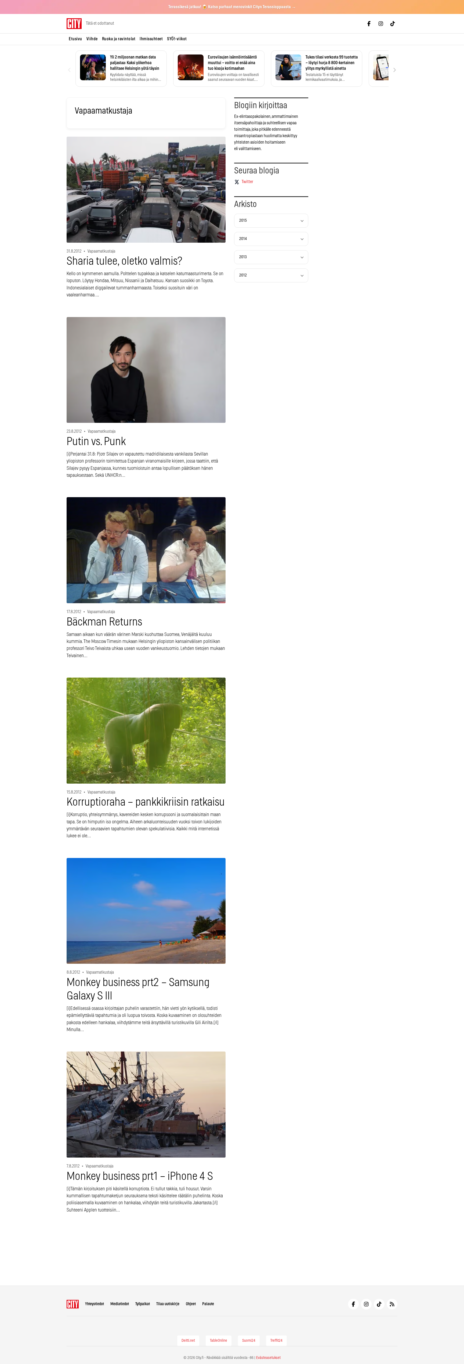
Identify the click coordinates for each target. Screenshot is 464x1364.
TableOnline (218, 1341)
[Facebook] (369, 23)
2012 (243, 275)
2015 (243, 221)
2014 (243, 239)
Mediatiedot (119, 1304)
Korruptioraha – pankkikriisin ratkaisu (146, 802)
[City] (73, 1304)
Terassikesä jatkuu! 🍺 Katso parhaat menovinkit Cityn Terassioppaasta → (232, 7)
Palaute (208, 1304)
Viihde (92, 39)
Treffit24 (276, 1341)
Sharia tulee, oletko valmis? (124, 261)
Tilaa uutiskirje (167, 1304)
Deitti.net (188, 1341)
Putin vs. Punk (96, 441)
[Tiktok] (392, 23)
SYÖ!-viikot (177, 39)
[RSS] (392, 1304)
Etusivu (75, 39)
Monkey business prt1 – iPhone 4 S (140, 1176)
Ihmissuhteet (151, 39)
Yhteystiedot (94, 1304)
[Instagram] (381, 23)
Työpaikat (142, 1304)
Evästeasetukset (268, 1358)
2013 (243, 257)
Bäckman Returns (104, 622)
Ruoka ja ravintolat (119, 39)
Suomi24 (248, 1341)
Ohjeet (191, 1304)
